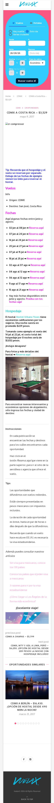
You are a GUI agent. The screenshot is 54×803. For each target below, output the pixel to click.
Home (8, 96)
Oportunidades (31, 108)
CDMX (19, 96)
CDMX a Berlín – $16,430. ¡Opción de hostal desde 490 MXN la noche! (27, 706)
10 (39, 723)
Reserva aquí (36, 227)
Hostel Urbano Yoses (28, 317)
